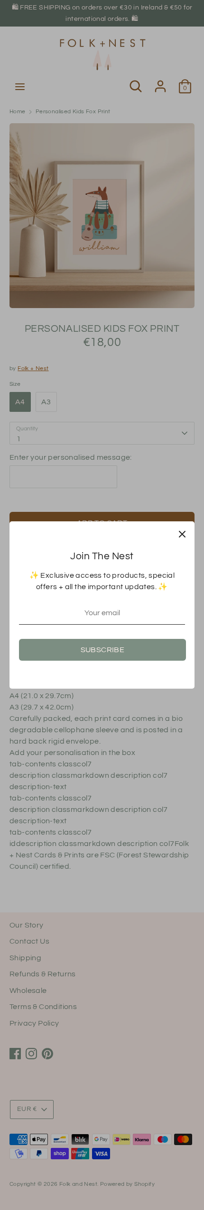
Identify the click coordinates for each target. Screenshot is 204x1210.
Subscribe (103, 650)
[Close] (182, 533)
